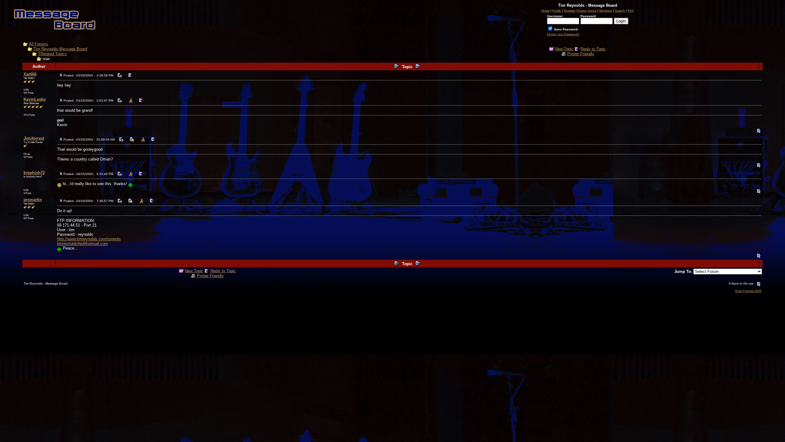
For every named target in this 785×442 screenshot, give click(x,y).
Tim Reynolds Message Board (60, 49)
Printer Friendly (580, 54)
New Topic (564, 49)
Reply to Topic (593, 49)
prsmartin (33, 199)
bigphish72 (34, 172)
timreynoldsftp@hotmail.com (82, 243)
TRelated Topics (52, 54)
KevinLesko (35, 99)
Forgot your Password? (563, 34)
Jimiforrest (34, 138)
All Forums (38, 44)
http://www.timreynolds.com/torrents (89, 239)
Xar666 (30, 74)
